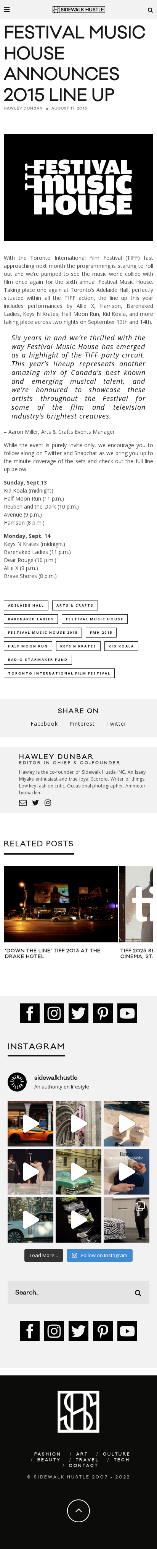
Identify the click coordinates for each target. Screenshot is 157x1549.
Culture (117, 1454)
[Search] (150, 9)
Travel (87, 1460)
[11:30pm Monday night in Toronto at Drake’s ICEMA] (30, 1172)
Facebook (44, 723)
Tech (122, 1460)
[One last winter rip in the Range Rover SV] (30, 1220)
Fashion (47, 1454)
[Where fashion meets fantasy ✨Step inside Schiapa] (78, 1123)
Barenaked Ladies (31, 619)
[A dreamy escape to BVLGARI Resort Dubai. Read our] (126, 1123)
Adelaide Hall (26, 605)
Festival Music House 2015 (43, 632)
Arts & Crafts (75, 605)
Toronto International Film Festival (59, 673)
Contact (83, 1465)
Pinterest (82, 723)
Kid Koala (121, 646)
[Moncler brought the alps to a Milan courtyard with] (78, 1172)
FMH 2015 (101, 632)
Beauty (49, 1460)
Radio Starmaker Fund (38, 659)
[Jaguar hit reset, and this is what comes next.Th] (126, 1220)
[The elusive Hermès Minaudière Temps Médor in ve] (126, 1172)
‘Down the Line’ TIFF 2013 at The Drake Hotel (53, 954)
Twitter (116, 723)
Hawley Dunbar (23, 108)
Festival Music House (94, 619)
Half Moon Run (28, 646)
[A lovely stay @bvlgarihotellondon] (30, 1123)
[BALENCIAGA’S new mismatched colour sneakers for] (78, 1220)
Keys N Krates (78, 646)
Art (82, 1454)
